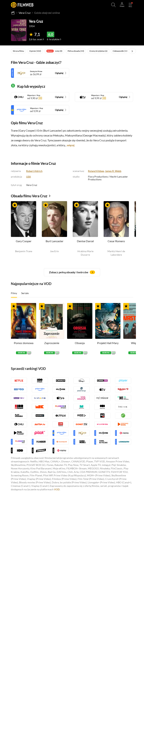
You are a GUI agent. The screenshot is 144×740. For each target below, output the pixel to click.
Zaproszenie (51, 343)
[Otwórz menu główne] (130, 5)
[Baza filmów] (13, 13)
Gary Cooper (23, 241)
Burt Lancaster (54, 241)
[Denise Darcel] (85, 219)
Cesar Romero (116, 241)
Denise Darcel (85, 241)
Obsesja (80, 343)
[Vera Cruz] (19, 30)
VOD (57, 489)
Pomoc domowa (23, 343)
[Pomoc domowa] (23, 321)
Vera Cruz (25, 12)
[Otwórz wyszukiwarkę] (113, 5)
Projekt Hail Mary (108, 343)
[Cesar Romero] (116, 219)
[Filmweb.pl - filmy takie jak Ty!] (22, 5)
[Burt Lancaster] (54, 219)
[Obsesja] (79, 321)
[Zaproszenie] (51, 321)
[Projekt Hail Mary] (107, 321)
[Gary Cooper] (23, 219)
